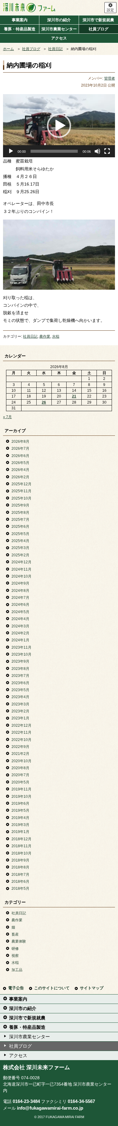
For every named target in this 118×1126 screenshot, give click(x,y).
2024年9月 (20, 583)
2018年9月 (20, 860)
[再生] (11, 151)
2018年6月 (20, 881)
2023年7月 (20, 676)
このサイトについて (52, 988)
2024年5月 (20, 612)
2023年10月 (21, 654)
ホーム (8, 49)
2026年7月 (20, 448)
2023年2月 (20, 711)
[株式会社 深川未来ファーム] (52, 7)
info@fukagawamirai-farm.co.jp (50, 1108)
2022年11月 (21, 732)
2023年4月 (20, 697)
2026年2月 (20, 477)
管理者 (109, 78)
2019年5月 (20, 810)
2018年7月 (20, 874)
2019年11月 (21, 789)
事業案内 (20, 20)
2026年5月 (20, 463)
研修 (15, 949)
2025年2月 (20, 555)
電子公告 (16, 988)
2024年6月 (20, 604)
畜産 (15, 934)
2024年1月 (20, 640)
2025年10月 (21, 498)
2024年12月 (21, 562)
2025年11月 (21, 491)
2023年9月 (20, 661)
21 (74, 396)
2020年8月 (20, 768)
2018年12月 (21, 839)
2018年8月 (20, 867)
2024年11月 (21, 569)
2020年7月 (20, 775)
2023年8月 (20, 669)
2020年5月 (20, 782)
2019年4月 (20, 818)
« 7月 (7, 417)
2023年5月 (20, 690)
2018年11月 (21, 846)
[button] (59, 126)
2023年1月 (20, 718)
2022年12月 (21, 725)
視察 (15, 956)
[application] (59, 125)
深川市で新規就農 (98, 20)
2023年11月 (21, 647)
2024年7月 (20, 597)
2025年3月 (20, 548)
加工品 (16, 970)
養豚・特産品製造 (19, 29)
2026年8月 (20, 441)
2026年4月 (20, 470)
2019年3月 (20, 825)
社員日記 (55, 49)
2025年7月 (20, 519)
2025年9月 (20, 505)
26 (44, 402)
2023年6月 (20, 683)
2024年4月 (20, 619)
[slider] (54, 151)
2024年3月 (20, 626)
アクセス (59, 38)
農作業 (44, 336)
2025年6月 (20, 526)
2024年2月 (20, 633)
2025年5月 (20, 534)
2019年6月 (20, 803)
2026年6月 (20, 456)
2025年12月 (21, 484)
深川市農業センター (59, 29)
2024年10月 (21, 576)
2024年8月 (20, 591)
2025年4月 (20, 541)
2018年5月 (20, 888)
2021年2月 (20, 754)
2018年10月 (21, 853)
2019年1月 (20, 832)
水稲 (55, 336)
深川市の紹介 (59, 20)
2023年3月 (20, 704)
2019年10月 (21, 796)
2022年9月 (20, 747)
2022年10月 (21, 740)
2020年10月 (21, 761)
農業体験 (18, 941)
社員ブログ (98, 29)
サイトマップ (91, 988)
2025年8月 (20, 512)
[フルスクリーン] (107, 151)
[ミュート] (97, 151)
